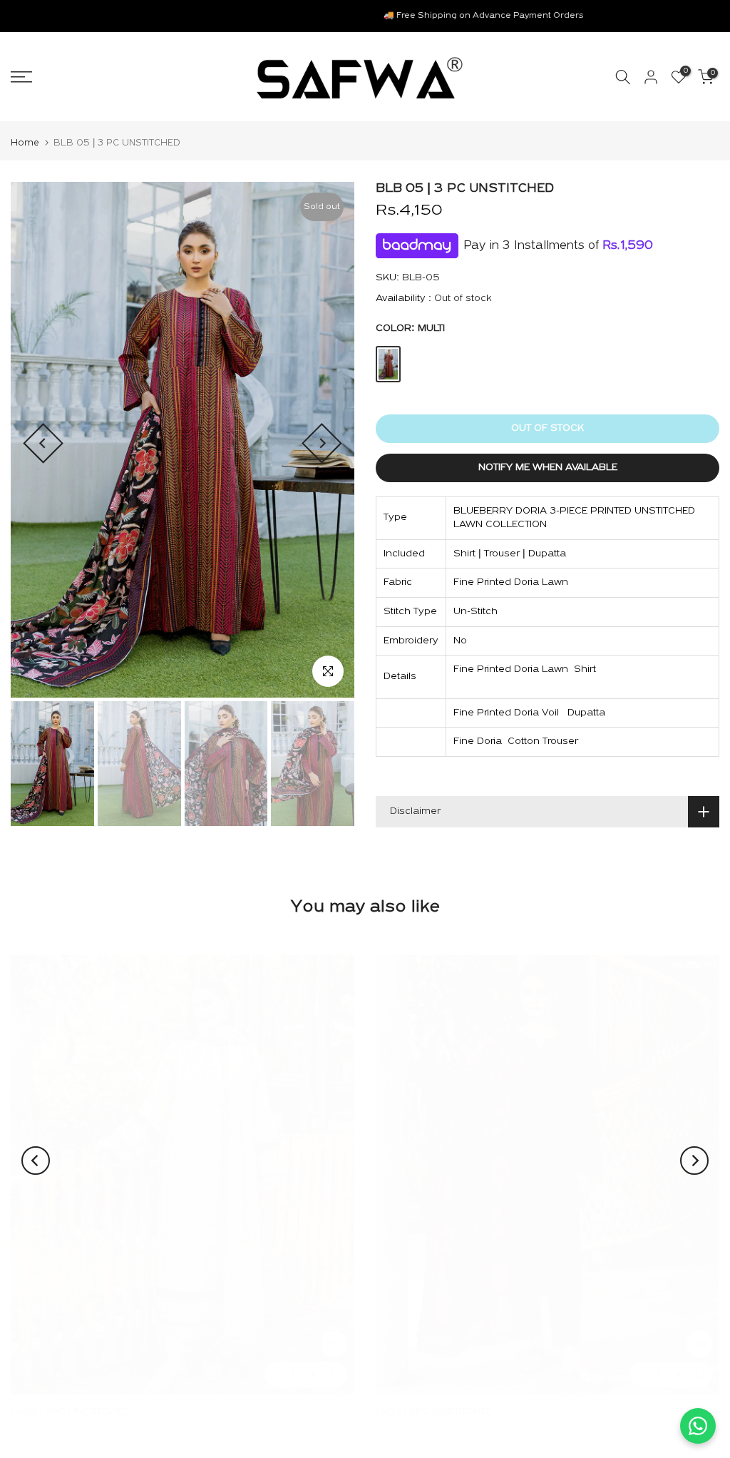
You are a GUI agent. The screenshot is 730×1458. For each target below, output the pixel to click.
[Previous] (43, 443)
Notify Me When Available (547, 467)
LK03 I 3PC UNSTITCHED (434, 1412)
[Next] (322, 443)
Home (25, 143)
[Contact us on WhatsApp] (698, 1426)
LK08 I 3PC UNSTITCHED (70, 1412)
